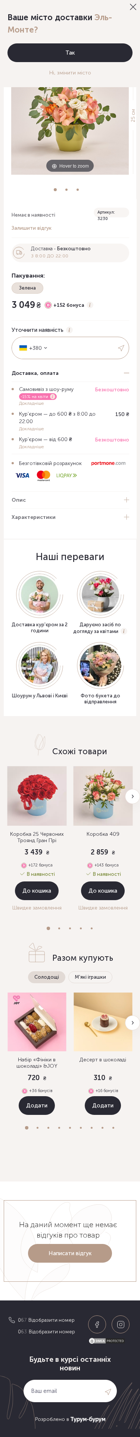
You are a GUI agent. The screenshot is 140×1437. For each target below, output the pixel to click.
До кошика (36, 890)
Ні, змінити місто (70, 73)
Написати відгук (70, 1253)
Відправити (121, 348)
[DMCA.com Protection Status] (109, 1341)
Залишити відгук (32, 228)
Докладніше (31, 403)
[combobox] (30, 348)
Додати (36, 1105)
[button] (48, 928)
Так (70, 52)
